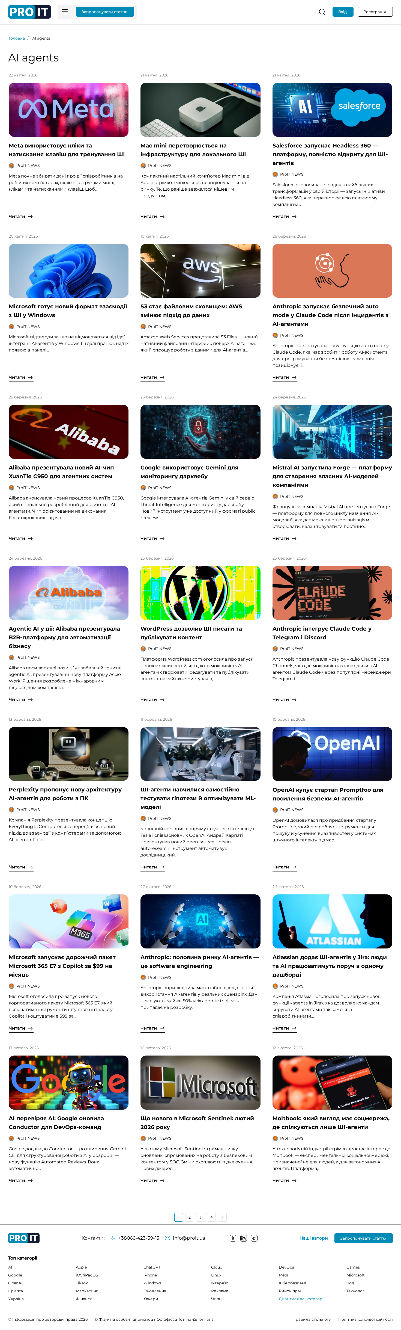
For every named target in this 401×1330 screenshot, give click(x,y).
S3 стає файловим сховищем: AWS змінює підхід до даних (191, 310)
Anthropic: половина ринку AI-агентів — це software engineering (199, 961)
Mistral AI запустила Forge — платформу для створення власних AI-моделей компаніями (332, 476)
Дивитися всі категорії (302, 1298)
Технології (356, 1290)
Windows (152, 1283)
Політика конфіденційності (365, 1319)
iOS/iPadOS (87, 1275)
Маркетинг (87, 1290)
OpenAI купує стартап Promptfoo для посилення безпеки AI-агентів (328, 794)
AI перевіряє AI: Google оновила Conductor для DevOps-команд (56, 1122)
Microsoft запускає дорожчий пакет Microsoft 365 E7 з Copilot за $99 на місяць (62, 966)
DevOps (286, 1267)
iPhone (150, 1275)
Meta (283, 1275)
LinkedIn (243, 1238)
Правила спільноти (311, 1319)
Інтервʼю (219, 1283)
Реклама (219, 1290)
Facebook (233, 1238)
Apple (81, 1267)
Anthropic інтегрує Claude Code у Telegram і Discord (322, 633)
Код (350, 1283)
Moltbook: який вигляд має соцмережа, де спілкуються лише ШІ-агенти (331, 1122)
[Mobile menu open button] (64, 11)
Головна (17, 38)
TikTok (82, 1283)
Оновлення (154, 1290)
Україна (16, 1298)
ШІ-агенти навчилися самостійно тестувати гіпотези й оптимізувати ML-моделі (198, 798)
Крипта (15, 1290)
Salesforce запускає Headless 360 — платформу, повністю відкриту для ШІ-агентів (330, 154)
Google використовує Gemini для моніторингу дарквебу (189, 472)
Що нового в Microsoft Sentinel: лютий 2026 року (197, 1122)
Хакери (150, 1298)
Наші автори (314, 1238)
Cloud (216, 1267)
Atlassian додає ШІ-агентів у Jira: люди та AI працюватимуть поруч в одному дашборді (330, 966)
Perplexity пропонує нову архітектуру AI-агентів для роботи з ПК (65, 794)
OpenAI (15, 1283)
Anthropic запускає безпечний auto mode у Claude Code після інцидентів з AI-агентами (330, 315)
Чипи (216, 1298)
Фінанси (84, 1298)
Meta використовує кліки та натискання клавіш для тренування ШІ (67, 150)
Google (15, 1275)
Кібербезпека (292, 1283)
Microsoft (355, 1275)
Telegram (254, 1238)
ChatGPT (151, 1267)
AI (10, 1267)
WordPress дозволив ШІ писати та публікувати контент (191, 633)
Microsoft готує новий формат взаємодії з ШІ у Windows (68, 310)
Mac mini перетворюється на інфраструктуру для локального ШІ (193, 150)
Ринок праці (291, 1290)
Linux (216, 1275)
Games (353, 1267)
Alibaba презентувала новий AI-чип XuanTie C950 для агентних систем (61, 472)
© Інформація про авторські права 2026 (48, 1319)
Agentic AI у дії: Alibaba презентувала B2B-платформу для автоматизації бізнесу (64, 637)
